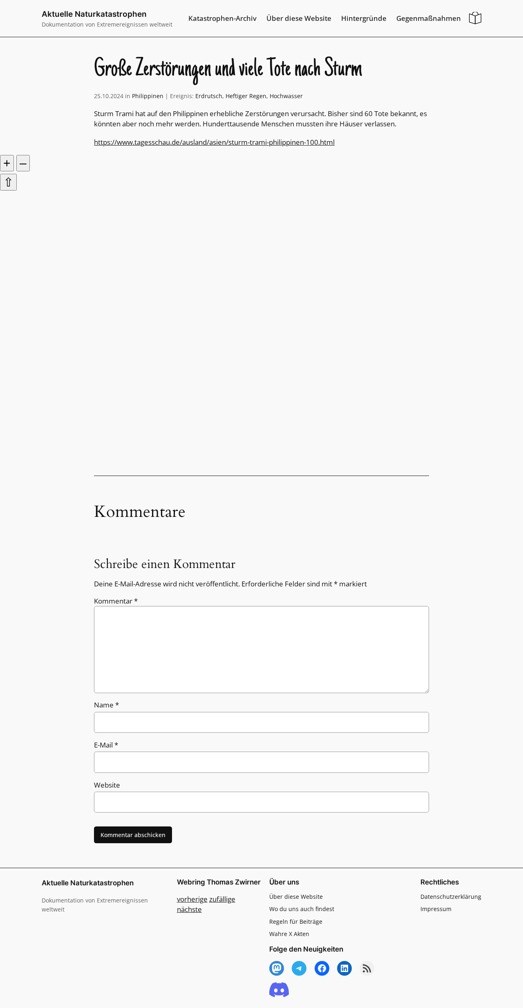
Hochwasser (286, 96)
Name (106, 704)
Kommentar (116, 601)
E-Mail (106, 745)
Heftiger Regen (246, 96)
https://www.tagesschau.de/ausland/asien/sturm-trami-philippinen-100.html (214, 142)
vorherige (192, 899)
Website (107, 785)
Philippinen (147, 96)
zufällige (222, 899)
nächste (189, 909)
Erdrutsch (208, 96)
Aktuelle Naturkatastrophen (94, 14)
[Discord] (279, 990)
